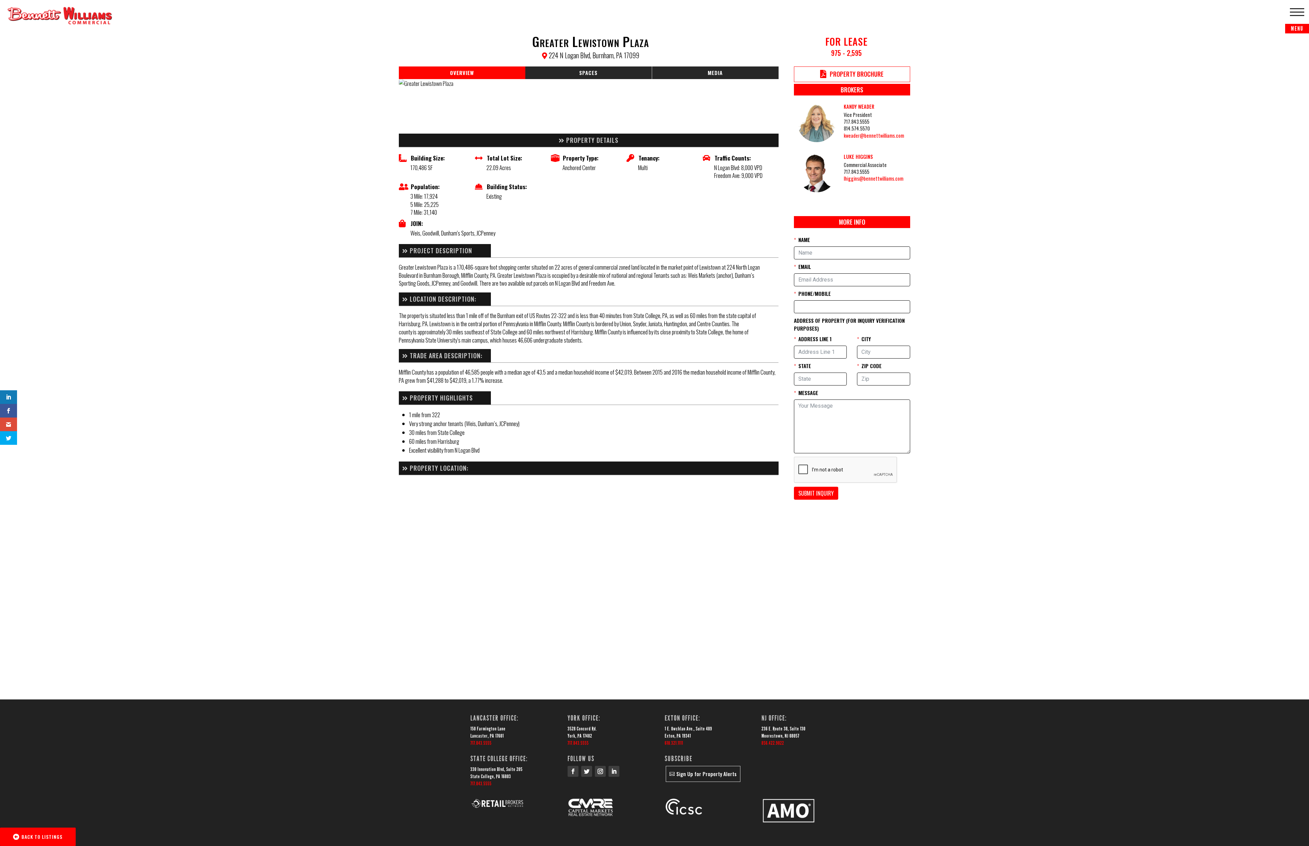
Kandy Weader (859, 106)
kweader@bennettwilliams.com (874, 135)
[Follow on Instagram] (600, 771)
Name (804, 239)
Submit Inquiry (816, 493)
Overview (462, 72)
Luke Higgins (858, 156)
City (866, 339)
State (804, 365)
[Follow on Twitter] (586, 771)
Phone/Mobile (814, 293)
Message (808, 392)
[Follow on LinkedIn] (613, 771)
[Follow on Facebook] (573, 771)
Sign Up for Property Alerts (706, 773)
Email (804, 266)
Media (715, 72)
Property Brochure (857, 74)
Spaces (588, 72)
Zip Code (871, 365)
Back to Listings (41, 836)
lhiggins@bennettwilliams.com (873, 178)
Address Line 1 (815, 339)
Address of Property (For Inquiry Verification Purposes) (849, 324)
